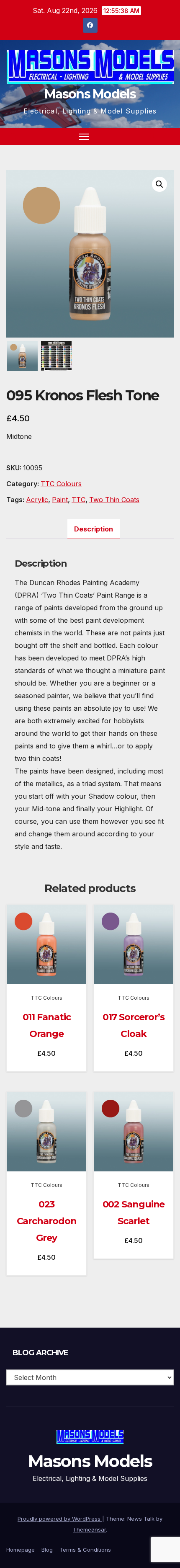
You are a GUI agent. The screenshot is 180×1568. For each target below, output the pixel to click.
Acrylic (37, 499)
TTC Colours (61, 484)
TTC (78, 499)
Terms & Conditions (85, 1549)
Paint (60, 499)
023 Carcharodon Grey (47, 1221)
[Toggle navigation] (84, 136)
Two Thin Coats (114, 499)
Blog (47, 1549)
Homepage (20, 1549)
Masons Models (90, 94)
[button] (152, 136)
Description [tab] (93, 529)
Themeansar (89, 1529)
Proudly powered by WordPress (60, 1518)
